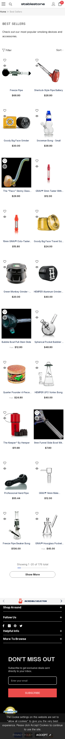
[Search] (10, 4)
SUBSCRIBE (32, 693)
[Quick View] (4, 65)
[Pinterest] (15, 625)
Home (3, 11)
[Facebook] (3, 625)
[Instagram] (9, 625)
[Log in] (53, 4)
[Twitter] (21, 625)
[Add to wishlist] (4, 60)
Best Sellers (16, 11)
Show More (32, 574)
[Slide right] (61, 601)
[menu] (3, 4)
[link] (32, 601)
